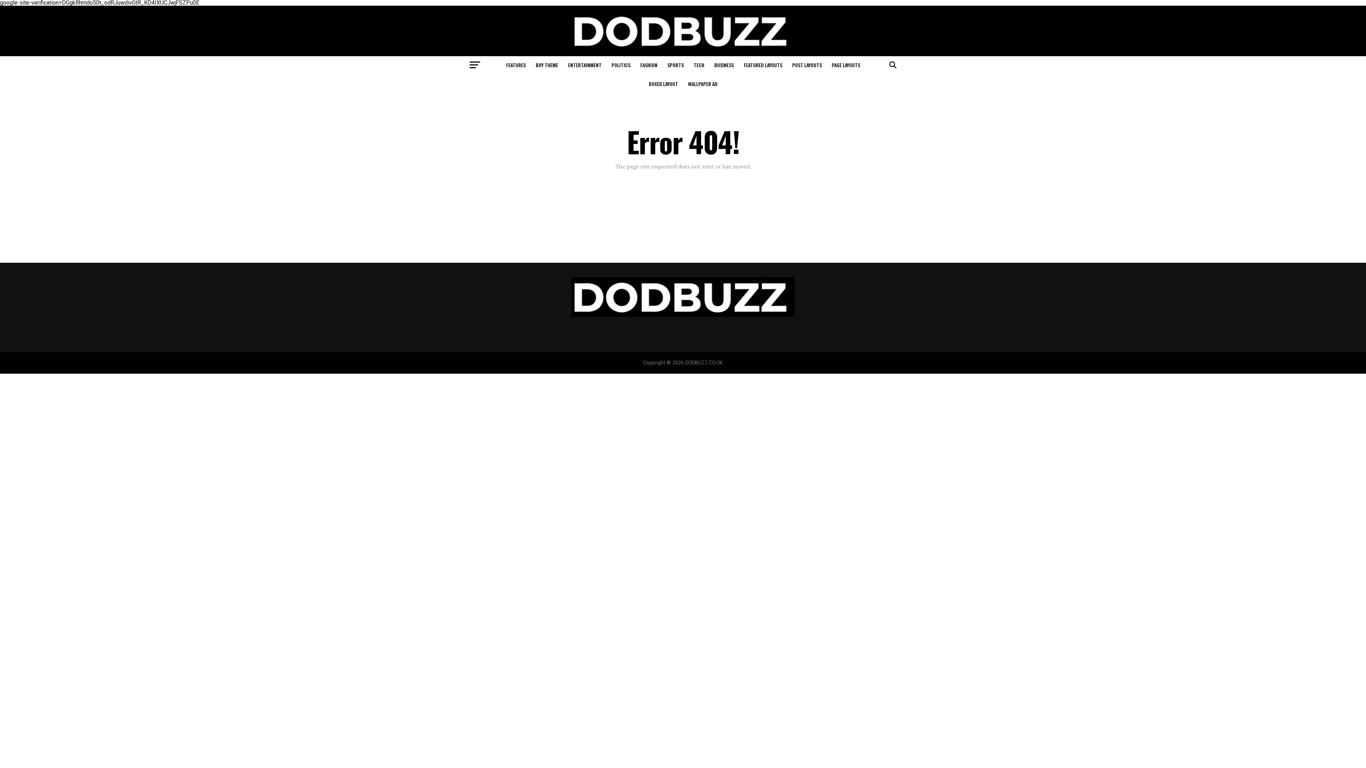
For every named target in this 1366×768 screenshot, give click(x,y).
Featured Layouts (763, 65)
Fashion (648, 65)
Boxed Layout (663, 83)
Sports (675, 65)
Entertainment (585, 65)
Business (724, 65)
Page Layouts (846, 65)
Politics (620, 65)
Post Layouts (807, 65)
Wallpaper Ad (703, 83)
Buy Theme (547, 65)
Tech (699, 65)
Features (516, 65)
